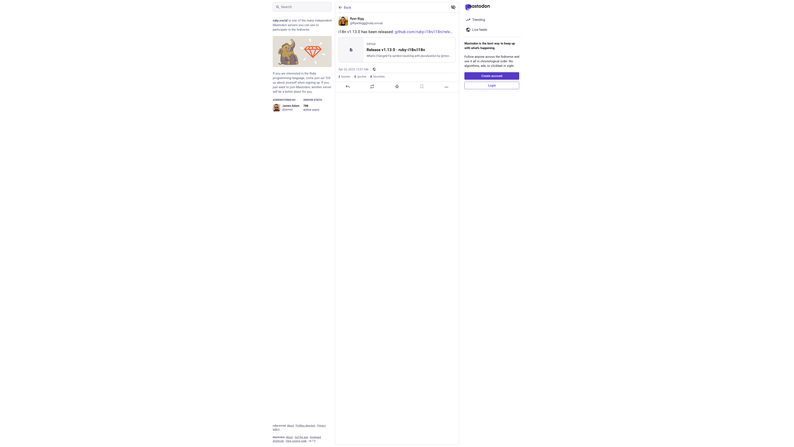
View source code (296, 440)
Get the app (301, 437)
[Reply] (347, 86)
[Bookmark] (421, 86)
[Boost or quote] (372, 86)
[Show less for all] (453, 7)
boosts (344, 76)
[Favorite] (397, 86)
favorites (377, 76)
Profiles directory (305, 425)
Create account (491, 76)
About (290, 425)
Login (492, 85)
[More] (446, 87)
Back (347, 8)
